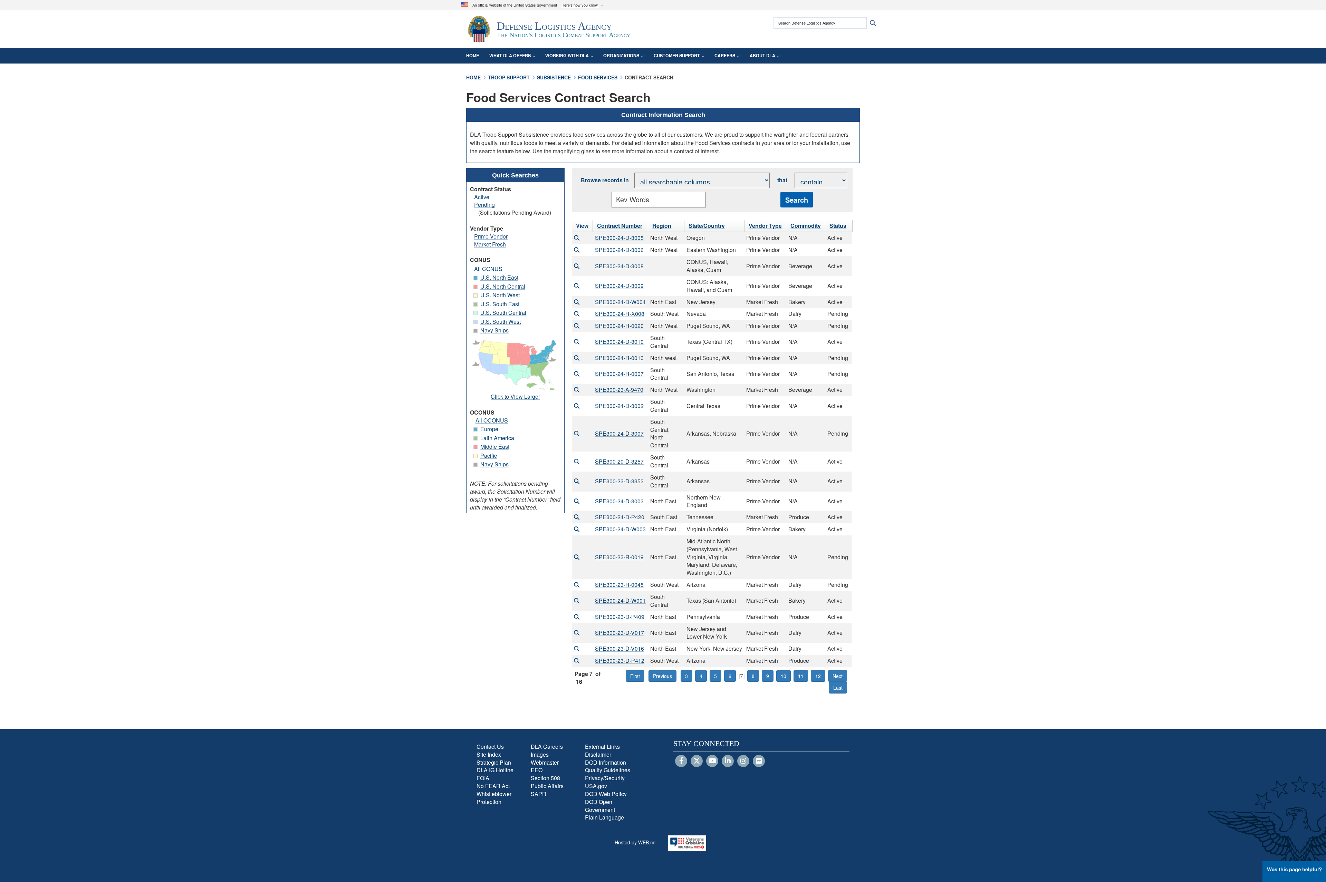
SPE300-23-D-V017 (619, 633)
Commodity (805, 226)
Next (838, 675)
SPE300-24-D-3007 (619, 433)
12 (818, 675)
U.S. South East (499, 304)
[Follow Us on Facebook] (681, 761)
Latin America (497, 438)
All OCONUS (491, 420)
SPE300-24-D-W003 (620, 529)
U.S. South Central (503, 313)
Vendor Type (765, 226)
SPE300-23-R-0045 (619, 585)
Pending (484, 205)
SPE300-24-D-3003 (619, 501)
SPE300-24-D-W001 (620, 600)
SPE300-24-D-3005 (619, 238)
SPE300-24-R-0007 (619, 374)
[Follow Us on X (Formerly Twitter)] (697, 761)
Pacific (488, 455)
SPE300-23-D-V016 (619, 648)
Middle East (494, 446)
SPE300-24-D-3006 (619, 250)
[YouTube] (712, 761)
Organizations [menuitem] (621, 55)
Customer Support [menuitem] (677, 55)
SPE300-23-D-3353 (619, 481)
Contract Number (619, 226)
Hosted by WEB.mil (635, 842)
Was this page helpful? (1294, 869)
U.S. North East (499, 277)
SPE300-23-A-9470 (619, 390)
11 (801, 675)
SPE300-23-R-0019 (619, 557)
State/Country (707, 226)
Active (481, 197)
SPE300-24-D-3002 (619, 406)
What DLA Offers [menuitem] (510, 55)
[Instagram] (743, 761)
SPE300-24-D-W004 (620, 302)
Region (661, 226)
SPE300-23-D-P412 (619, 661)
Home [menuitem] (472, 55)
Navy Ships (494, 330)
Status (837, 226)
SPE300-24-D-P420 (619, 517)
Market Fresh (490, 244)
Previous (662, 675)
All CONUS (488, 269)
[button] (583, 5)
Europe (489, 429)
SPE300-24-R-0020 (619, 326)
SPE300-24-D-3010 (619, 342)
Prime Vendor (491, 236)
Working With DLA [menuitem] (567, 55)
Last (838, 687)
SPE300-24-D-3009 (619, 286)
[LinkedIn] (728, 761)
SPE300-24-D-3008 (619, 266)
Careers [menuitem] (724, 55)
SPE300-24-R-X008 (619, 314)
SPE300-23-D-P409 (619, 617)
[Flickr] (759, 761)
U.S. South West (500, 322)
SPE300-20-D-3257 (619, 461)
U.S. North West (500, 295)
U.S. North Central (502, 286)
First (635, 675)
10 (783, 675)
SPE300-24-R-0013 (619, 358)
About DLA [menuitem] (762, 55)
